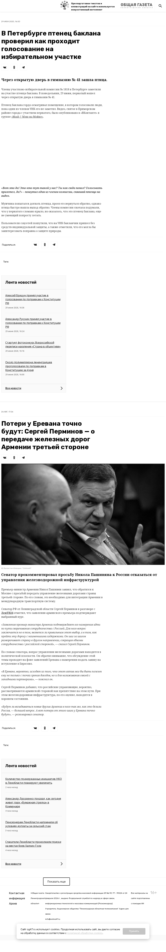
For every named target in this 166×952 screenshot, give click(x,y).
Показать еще (56, 881)
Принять (134, 931)
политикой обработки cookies (84, 933)
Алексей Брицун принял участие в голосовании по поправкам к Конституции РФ (32, 299)
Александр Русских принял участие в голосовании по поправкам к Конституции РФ (32, 323)
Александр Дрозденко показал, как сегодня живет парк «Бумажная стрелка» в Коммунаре (33, 802)
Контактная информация (17, 896)
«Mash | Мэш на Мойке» (27, 116)
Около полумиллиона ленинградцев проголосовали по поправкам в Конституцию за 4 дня (28, 366)
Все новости (13, 388)
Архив (13, 903)
